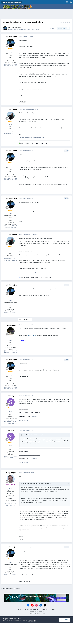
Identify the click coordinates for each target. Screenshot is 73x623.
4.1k (11, 488)
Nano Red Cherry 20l (25, 416)
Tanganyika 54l (23, 409)
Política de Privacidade (31, 609)
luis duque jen (16, 27)
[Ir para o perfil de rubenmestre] (11, 331)
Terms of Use (32, 620)
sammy (11, 396)
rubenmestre (11, 325)
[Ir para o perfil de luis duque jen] (5, 28)
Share (52, 28)
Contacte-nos (44, 609)
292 (11, 411)
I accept (65, 619)
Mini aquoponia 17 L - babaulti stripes (29, 412)
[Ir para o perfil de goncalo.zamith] (11, 116)
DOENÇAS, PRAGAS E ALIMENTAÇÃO (29, 29)
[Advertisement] (36, 15)
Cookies (52, 609)
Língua (20, 609)
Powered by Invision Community (36, 613)
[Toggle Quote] (22, 435)
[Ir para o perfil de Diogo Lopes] (11, 479)
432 (11, 125)
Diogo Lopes (11, 472)
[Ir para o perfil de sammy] (11, 402)
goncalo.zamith (11, 109)
